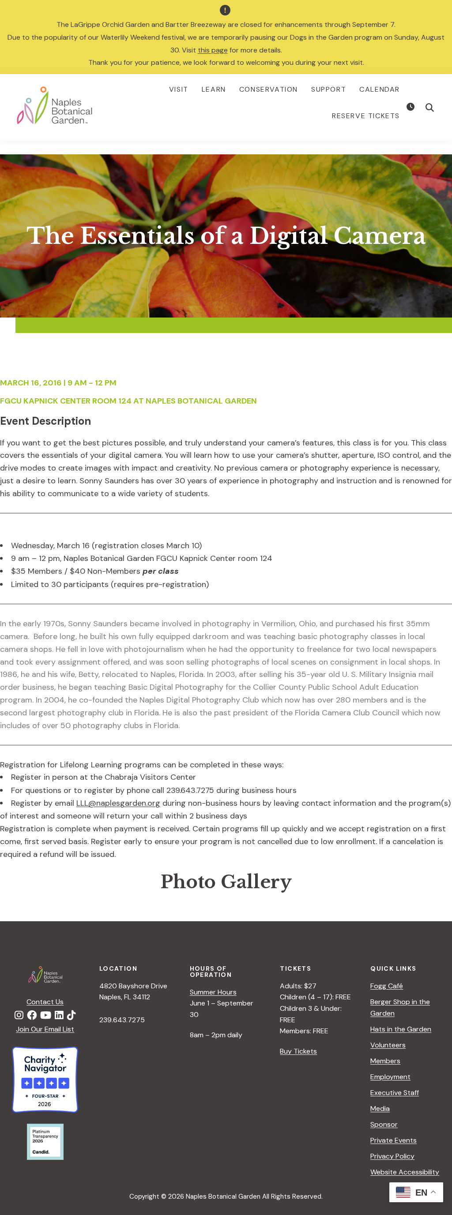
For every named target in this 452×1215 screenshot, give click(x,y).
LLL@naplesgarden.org (118, 803)
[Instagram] (19, 1016)
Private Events (393, 1140)
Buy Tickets (298, 1051)
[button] (430, 107)
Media (380, 1108)
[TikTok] (71, 1016)
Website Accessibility (404, 1172)
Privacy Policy (392, 1156)
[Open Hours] (412, 107)
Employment (390, 1076)
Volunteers (388, 1045)
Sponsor (384, 1124)
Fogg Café (386, 986)
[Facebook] (32, 1016)
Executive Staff (394, 1092)
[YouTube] (45, 1016)
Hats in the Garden (400, 1029)
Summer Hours (213, 992)
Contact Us (45, 1001)
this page (213, 50)
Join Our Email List (45, 1029)
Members (385, 1060)
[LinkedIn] (59, 1016)
